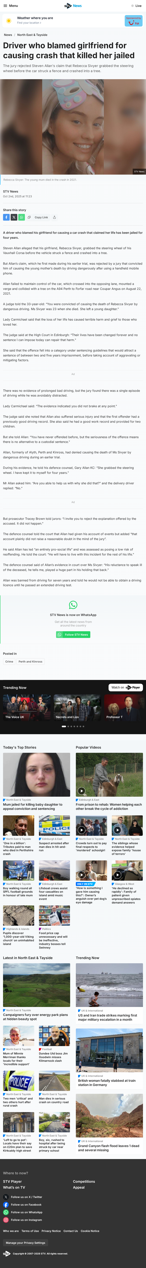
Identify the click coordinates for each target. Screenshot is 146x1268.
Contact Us (70, 1231)
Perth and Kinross (30, 661)
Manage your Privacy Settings (25, 1242)
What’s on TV (14, 1187)
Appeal (79, 1187)
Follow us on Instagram (26, 1219)
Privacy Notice (51, 1231)
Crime (9, 661)
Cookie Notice (90, 1231)
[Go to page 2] (68, 726)
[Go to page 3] (71, 726)
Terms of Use (30, 1231)
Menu (13, 6)
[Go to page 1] (64, 726)
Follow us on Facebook (26, 1204)
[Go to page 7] (83, 726)
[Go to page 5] (77, 726)
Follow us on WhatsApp (26, 1212)
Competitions (84, 1181)
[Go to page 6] (80, 726)
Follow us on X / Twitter (26, 1197)
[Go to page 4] (74, 726)
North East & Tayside (32, 35)
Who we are (11, 1231)
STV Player (12, 1181)
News (8, 35)
